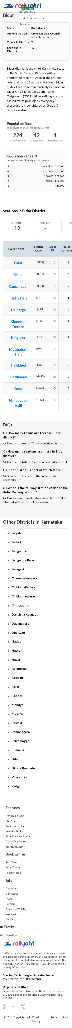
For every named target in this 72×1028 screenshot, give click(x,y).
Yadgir (16, 786)
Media (9, 919)
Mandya (17, 705)
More (23, 24)
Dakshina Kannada (25, 614)
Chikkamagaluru (23, 596)
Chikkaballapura (23, 587)
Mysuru (17, 714)
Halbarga (18, 310)
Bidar (18, 263)
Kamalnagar (18, 286)
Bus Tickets (12, 862)
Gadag (16, 641)
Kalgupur (18, 338)
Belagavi (18, 569)
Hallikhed (18, 365)
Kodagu (17, 677)
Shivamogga (20, 741)
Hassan (17, 650)
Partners (10, 903)
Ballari (16, 542)
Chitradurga (20, 605)
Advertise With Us (16, 909)
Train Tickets (28, 5)
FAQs (9, 898)
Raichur (17, 722)
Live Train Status (15, 815)
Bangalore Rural (23, 560)
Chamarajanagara (24, 578)
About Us (11, 888)
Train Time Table (15, 826)
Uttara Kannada (23, 768)
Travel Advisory (15, 846)
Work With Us (14, 914)
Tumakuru (19, 750)
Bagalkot (18, 533)
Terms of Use (58, 1017)
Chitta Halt (18, 298)
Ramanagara (21, 732)
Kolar (16, 686)
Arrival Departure (16, 841)
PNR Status (12, 821)
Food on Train (14, 872)
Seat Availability (15, 831)
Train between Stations (19, 836)
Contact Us (12, 893)
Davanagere (20, 623)
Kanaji (18, 389)
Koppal (17, 695)
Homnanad (18, 377)
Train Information (31, 18)
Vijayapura (19, 777)
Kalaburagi (19, 668)
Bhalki (18, 275)
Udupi (16, 759)
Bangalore (19, 551)
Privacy (36, 1021)
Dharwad (18, 632)
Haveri (16, 659)
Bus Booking (27, 11)
